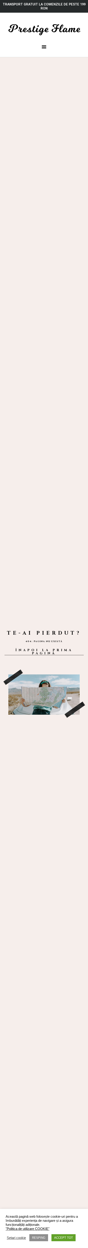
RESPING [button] (38, 1237)
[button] (44, 46)
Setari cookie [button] (16, 1238)
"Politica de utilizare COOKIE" (27, 1229)
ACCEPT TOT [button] (63, 1237)
